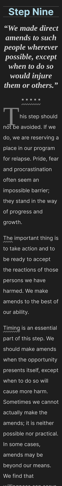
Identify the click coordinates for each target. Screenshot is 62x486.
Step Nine (31, 11)
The (8, 238)
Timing (11, 328)
